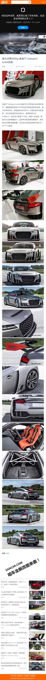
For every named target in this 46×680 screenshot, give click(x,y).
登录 (43, 2)
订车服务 (26, 676)
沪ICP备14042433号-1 (28, 678)
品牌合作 (20, 676)
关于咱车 (13, 676)
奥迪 (7, 553)
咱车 (3, 66)
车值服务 (33, 676)
